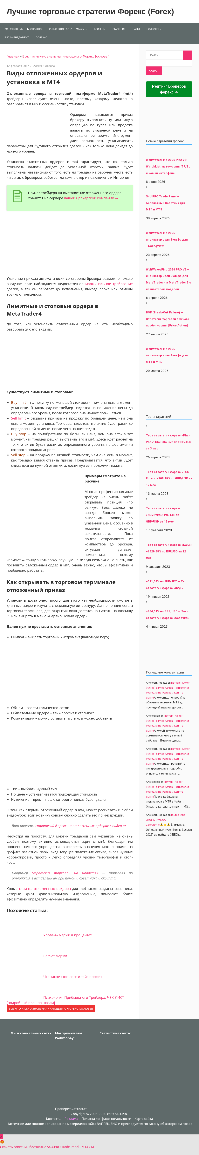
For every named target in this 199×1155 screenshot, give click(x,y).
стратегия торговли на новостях (65, 873)
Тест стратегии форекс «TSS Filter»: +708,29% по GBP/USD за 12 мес (169, 478)
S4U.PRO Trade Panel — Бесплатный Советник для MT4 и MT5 (165, 203)
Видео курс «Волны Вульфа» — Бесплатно (165, 819)
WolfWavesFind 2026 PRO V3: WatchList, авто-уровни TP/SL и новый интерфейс (168, 166)
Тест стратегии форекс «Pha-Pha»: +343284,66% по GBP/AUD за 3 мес (168, 442)
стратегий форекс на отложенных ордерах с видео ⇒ (80, 825)
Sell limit (18, 418)
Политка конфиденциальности (106, 1118)
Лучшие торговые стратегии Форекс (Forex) (90, 11)
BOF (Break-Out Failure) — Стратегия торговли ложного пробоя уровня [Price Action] (167, 319)
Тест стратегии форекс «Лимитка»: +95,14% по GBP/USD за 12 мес (163, 515)
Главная (13, 56)
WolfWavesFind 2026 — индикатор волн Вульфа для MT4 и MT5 (167, 355)
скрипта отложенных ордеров (45, 888)
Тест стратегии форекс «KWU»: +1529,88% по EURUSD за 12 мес (169, 551)
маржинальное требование (109, 283)
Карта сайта (143, 1118)
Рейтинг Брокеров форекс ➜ (169, 89)
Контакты (53, 1118)
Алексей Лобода (44, 66)
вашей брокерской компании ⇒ (91, 198)
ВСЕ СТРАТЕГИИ (14, 29)
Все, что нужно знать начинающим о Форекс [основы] (65, 56)
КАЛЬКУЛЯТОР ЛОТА (60, 29)
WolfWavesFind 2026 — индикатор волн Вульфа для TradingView (167, 239)
